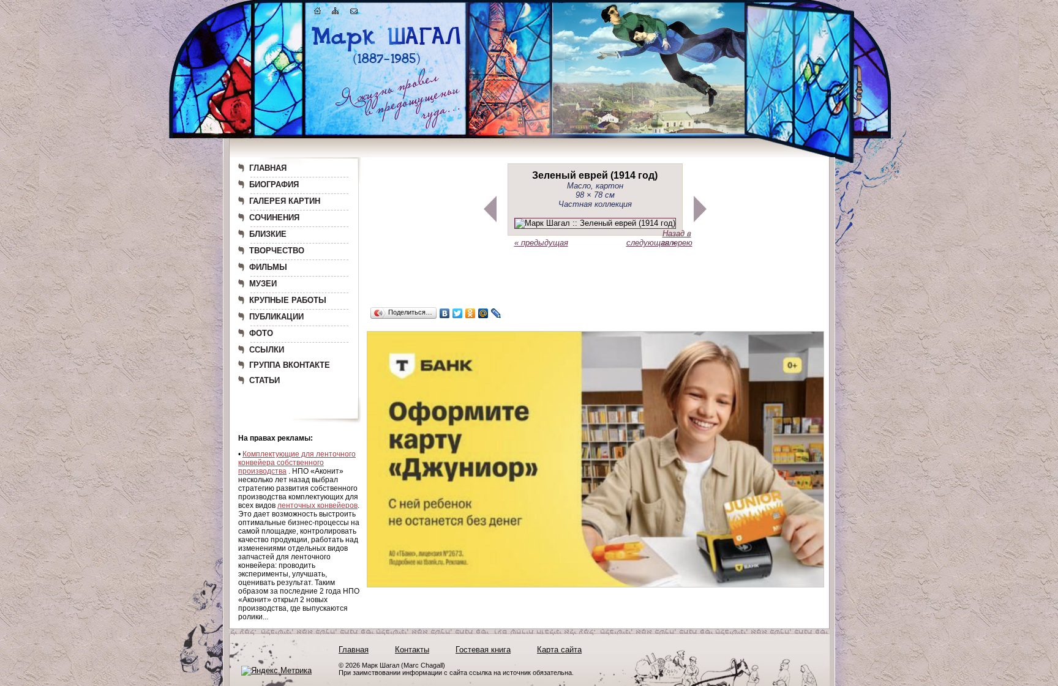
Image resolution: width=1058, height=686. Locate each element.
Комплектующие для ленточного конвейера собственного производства (297, 462)
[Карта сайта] (335, 13)
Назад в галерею (676, 238)
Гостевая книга (483, 649)
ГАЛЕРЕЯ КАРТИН (284, 201)
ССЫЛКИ (266, 349)
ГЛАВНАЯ (268, 168)
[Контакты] (354, 13)
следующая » (651, 242)
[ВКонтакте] (444, 313)
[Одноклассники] (470, 313)
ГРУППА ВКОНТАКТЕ (289, 365)
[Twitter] (457, 313)
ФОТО (261, 333)
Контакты (412, 649)
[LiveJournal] (496, 313)
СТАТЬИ (264, 380)
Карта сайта (559, 649)
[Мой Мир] (483, 313)
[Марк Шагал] (387, 64)
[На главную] (318, 13)
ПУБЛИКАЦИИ (276, 316)
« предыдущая (541, 242)
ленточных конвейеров (317, 505)
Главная (354, 649)
